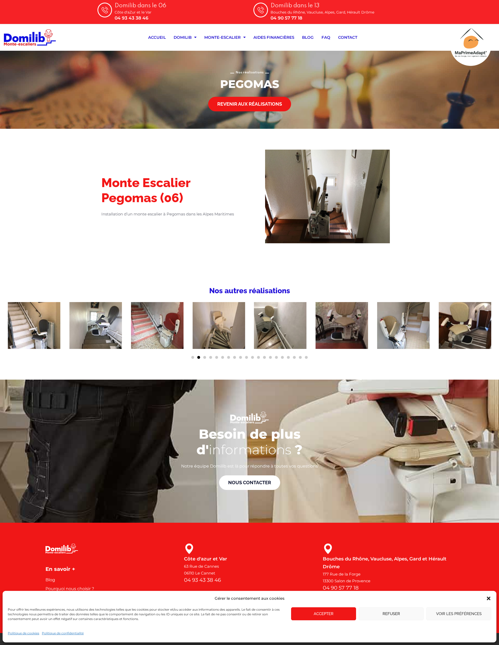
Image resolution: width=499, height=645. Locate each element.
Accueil (157, 37)
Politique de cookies (23, 633)
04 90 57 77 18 (286, 18)
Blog (308, 37)
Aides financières (273, 37)
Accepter (323, 613)
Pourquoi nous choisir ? (69, 588)
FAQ (325, 37)
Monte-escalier (222, 37)
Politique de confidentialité (63, 633)
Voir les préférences (459, 613)
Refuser (391, 613)
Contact (347, 37)
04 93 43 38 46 (131, 18)
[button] (488, 598)
